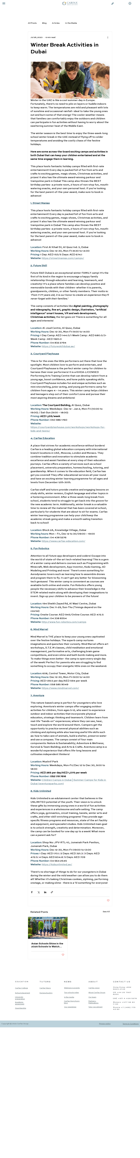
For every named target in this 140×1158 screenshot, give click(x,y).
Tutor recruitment (95, 1007)
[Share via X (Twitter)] (38, 892)
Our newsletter (70, 1007)
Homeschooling (46, 993)
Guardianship (20, 1008)
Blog (44, 23)
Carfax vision (94, 988)
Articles (56, 23)
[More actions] (108, 37)
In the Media (71, 23)
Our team (92, 997)
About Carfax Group (96, 992)
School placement (22, 993)
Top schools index (71, 992)
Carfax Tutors (45, 988)
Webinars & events (72, 988)
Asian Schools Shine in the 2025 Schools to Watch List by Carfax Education (47, 945)
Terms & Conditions (131, 1024)
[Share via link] (52, 892)
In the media (69, 997)
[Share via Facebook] (31, 892)
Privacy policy (105, 1024)
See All (106, 912)
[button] (130, 3)
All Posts (32, 23)
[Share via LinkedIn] (45, 892)
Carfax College (21, 988)
